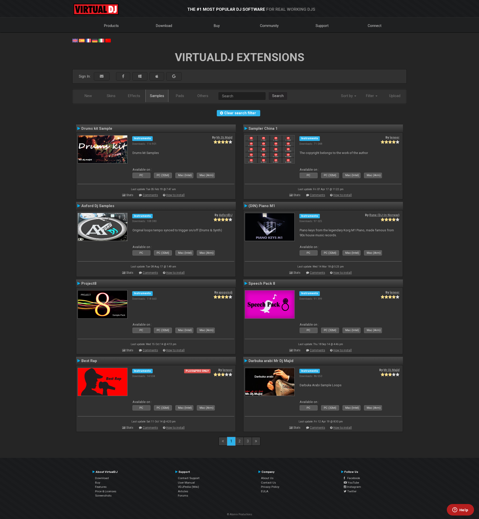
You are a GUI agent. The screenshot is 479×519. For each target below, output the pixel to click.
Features (101, 487)
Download (164, 26)
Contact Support (189, 478)
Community (269, 26)
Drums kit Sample (96, 128)
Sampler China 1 (263, 128)
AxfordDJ (225, 215)
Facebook (352, 478)
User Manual (186, 482)
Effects (134, 96)
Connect (374, 26)
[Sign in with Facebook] (123, 76)
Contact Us (268, 482)
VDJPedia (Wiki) (188, 487)
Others (202, 96)
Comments (150, 195)
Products (111, 26)
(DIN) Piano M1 (261, 206)
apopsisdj (225, 292)
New (88, 96)
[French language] (88, 40)
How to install (175, 195)
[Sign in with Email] (102, 76)
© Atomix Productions (239, 514)
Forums (183, 495)
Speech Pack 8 (261, 283)
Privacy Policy (270, 487)
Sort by (347, 96)
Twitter (352, 491)
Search (278, 96)
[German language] (95, 40)
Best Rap (89, 361)
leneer (394, 137)
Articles (183, 491)
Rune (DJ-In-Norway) (384, 215)
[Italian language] (101, 40)
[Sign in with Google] (174, 76)
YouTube (353, 482)
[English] (75, 40)
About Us (267, 478)
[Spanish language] (81, 40)
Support (322, 26)
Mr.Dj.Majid (224, 137)
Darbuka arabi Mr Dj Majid (270, 361)
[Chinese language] (108, 40)
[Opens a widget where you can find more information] (460, 510)
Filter (370, 96)
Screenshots (103, 495)
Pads (180, 96)
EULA (264, 491)
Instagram (353, 487)
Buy (217, 26)
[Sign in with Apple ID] (156, 76)
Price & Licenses (105, 491)
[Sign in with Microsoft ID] (139, 76)
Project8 (89, 283)
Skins (111, 96)
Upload (394, 96)
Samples (157, 96)
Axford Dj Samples (97, 206)
